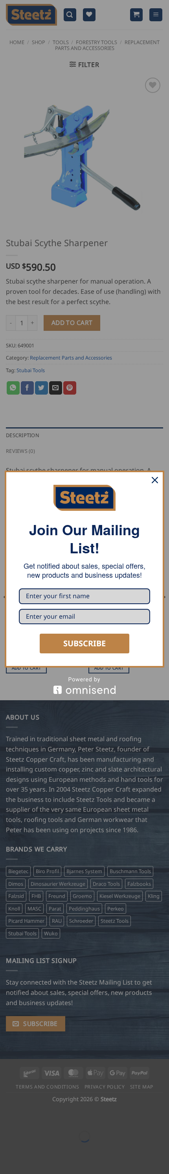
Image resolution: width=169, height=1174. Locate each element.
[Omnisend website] (84, 685)
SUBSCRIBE (84, 643)
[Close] (154, 480)
